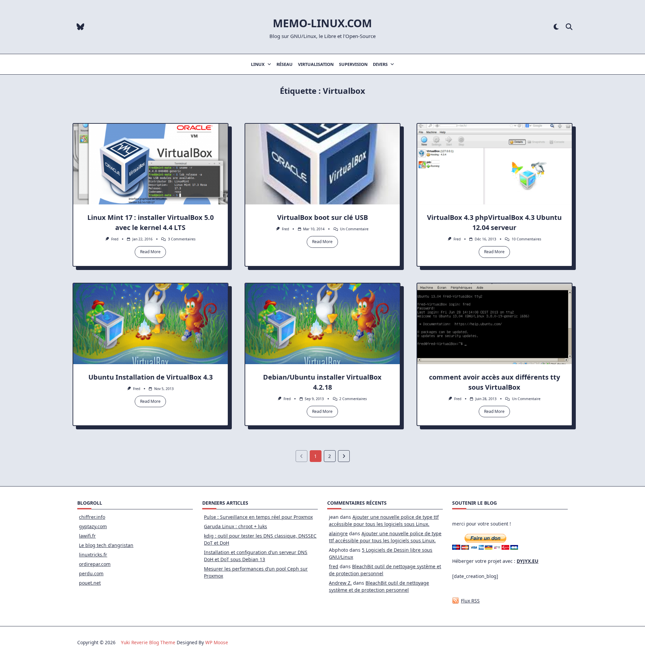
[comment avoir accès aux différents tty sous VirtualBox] (494, 323)
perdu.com (91, 573)
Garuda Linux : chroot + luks (235, 526)
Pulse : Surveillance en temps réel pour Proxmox (258, 517)
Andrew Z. (340, 583)
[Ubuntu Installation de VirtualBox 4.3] (150, 323)
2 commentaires (353, 398)
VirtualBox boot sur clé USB (322, 217)
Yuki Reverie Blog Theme (148, 642)
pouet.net (90, 583)
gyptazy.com (93, 526)
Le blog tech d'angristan (106, 545)
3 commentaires (182, 239)
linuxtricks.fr (93, 554)
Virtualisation (316, 64)
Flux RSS (470, 600)
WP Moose (216, 642)
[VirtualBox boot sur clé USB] (322, 164)
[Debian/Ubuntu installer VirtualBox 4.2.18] (322, 323)
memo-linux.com (322, 23)
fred (114, 239)
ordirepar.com (95, 564)
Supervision (353, 64)
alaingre (338, 533)
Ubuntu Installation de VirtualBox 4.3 (150, 377)
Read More (150, 252)
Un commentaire (354, 229)
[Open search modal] (569, 27)
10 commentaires (526, 239)
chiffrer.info (92, 517)
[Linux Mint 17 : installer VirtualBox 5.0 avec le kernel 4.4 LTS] (150, 164)
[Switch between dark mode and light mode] (556, 27)
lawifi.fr (87, 536)
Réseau (284, 64)
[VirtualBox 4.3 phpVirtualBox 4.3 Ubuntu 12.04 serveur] (494, 164)
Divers (380, 64)
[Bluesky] (80, 27)
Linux (258, 64)
